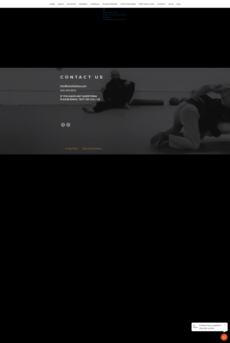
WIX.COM (103, 152)
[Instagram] (68, 125)
